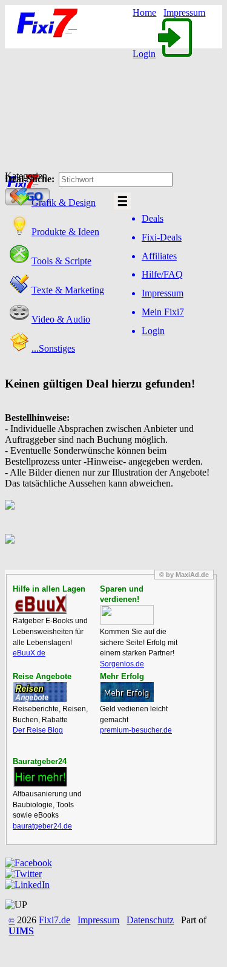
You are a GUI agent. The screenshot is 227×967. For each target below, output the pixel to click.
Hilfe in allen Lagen (49, 588)
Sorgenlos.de (122, 664)
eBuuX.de (29, 653)
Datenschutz (150, 920)
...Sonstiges (53, 348)
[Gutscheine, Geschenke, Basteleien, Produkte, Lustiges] (19, 232)
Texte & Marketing (67, 290)
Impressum (184, 12)
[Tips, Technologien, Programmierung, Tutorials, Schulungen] (19, 261)
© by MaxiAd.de (184, 574)
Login (144, 54)
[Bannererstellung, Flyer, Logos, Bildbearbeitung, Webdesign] (19, 202)
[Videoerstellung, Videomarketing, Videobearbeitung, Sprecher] (19, 319)
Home (144, 12)
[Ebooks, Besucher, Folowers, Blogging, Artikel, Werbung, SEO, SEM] (19, 290)
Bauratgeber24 (40, 761)
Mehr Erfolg (122, 676)
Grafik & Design (63, 202)
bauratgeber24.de (42, 826)
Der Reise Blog (38, 730)
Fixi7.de (54, 920)
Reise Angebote (42, 676)
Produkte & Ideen (65, 232)
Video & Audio (60, 319)
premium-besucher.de (136, 730)
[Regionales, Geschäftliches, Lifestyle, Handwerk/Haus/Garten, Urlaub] (19, 348)
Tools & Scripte (61, 261)
